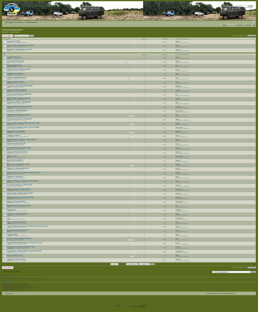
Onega (177, 255)
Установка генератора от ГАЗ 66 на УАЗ (19, 185)
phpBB (118, 305)
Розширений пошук (248, 7)
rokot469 (177, 164)
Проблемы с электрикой (15, 176)
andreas (9, 79)
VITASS (9, 124)
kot (8, 239)
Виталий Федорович (12, 66)
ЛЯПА (9, 42)
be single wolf (10, 136)
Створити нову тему (7, 35)
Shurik (8, 46)
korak (176, 242)
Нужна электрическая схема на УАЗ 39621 (20, 197)
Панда (177, 82)
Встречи (33, 18)
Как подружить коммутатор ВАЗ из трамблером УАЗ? (24, 251)
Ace (8, 186)
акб (8, 218)
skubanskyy (10, 107)
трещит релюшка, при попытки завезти (20, 106)
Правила (26, 18)
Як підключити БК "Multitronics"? (18, 230)
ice (8, 256)
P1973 (9, 116)
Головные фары (12, 234)
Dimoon (9, 120)
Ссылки (65, 18)
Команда (209, 293)
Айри (8, 103)
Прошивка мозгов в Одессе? (16, 143)
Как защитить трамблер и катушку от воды (21, 246)
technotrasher (10, 190)
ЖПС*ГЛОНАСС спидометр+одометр (19, 98)
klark (176, 77)
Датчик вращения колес (15, 255)
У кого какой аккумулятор (15, 61)
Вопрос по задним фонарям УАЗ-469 (19, 238)
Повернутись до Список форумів (11, 271)
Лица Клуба (12, 18)
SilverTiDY (9, 153)
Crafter (9, 74)
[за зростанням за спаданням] (147, 264)
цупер (9, 215)
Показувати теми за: (105, 264)
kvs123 (177, 135)
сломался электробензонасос (16, 77)
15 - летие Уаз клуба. (13, 41)
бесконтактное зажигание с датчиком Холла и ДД (23, 123)
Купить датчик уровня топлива (17, 152)
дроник (9, 157)
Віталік (8, 231)
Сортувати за (122, 264)
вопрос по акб (11, 156)
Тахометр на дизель (13, 135)
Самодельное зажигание (15, 73)
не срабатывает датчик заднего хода (19, 147)
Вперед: (209, 271)
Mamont (9, 50)
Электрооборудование (31, 22)
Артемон (10, 248)
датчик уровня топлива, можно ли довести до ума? (24, 172)
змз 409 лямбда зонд (14, 57)
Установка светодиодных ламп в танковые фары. (23, 127)
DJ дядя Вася (178, 218)
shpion (177, 234)
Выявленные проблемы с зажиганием (19, 119)
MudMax (9, 132)
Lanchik (177, 45)
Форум (20, 18)
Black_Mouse (178, 189)
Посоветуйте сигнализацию (16, 131)
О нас (5, 18)
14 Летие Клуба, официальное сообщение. (21, 45)
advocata (177, 148)
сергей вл (9, 260)
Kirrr (8, 128)
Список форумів (9, 22)
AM (8, 95)
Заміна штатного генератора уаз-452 (18, 69)
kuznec (9, 70)
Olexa (8, 87)
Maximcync (178, 131)
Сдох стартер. (11, 209)
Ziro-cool (9, 194)
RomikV (9, 252)
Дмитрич (9, 140)
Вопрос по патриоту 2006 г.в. (16, 201)
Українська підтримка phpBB (138, 306)
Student (177, 41)
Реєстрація (248, 25)
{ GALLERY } (239, 25)
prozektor (9, 182)
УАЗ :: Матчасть (19, 22)
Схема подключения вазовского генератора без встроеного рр (27, 226)
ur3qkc (177, 222)
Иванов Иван (10, 202)
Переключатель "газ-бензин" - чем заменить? (21, 139)
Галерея (57, 18)
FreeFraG (177, 247)
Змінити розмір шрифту (253, 22)
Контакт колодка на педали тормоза (19, 189)
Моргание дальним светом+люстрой (19, 205)
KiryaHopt (177, 172)
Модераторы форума (14, 32)
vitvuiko (9, 58)
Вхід (254, 25)
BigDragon (177, 86)
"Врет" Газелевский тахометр (16, 222)
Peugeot (9, 91)
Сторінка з (241, 35)
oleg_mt (9, 173)
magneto (177, 160)
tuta (8, 149)
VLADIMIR (9, 211)
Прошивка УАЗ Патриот (14, 65)
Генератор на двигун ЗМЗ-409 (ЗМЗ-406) (19, 86)
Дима (8, 62)
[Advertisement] (129, 299)
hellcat (176, 176)
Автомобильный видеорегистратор (18, 114)
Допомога (224, 25)
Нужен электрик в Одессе (15, 81)
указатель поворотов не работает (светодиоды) (22, 180)
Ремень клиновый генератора (17, 90)
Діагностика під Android (15, 160)
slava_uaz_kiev (179, 110)
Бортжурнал (49, 18)
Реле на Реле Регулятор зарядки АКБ (19, 94)
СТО (70, 18)
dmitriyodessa (10, 198)
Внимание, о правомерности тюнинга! (19, 49)
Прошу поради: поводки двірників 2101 (20, 193)
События (41, 18)
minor (8, 145)
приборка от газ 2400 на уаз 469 (17, 213)
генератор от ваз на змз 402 (16, 259)
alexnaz (9, 169)
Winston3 (10, 223)
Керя (176, 65)
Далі (254, 264)
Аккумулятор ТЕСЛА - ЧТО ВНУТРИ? (19, 102)
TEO (9, 206)
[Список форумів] (12, 9)
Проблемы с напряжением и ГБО (18, 168)
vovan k (9, 227)
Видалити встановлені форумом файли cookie (224, 293)
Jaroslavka (9, 83)
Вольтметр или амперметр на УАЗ (18, 164)
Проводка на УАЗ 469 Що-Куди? (17, 110)
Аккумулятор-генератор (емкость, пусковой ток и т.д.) (24, 242)
